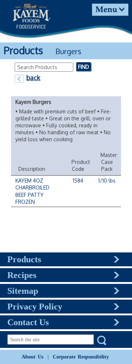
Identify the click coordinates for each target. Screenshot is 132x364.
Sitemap (22, 290)
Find (83, 66)
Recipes (21, 275)
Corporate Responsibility (81, 357)
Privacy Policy (34, 306)
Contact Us (28, 322)
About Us (32, 357)
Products (24, 259)
